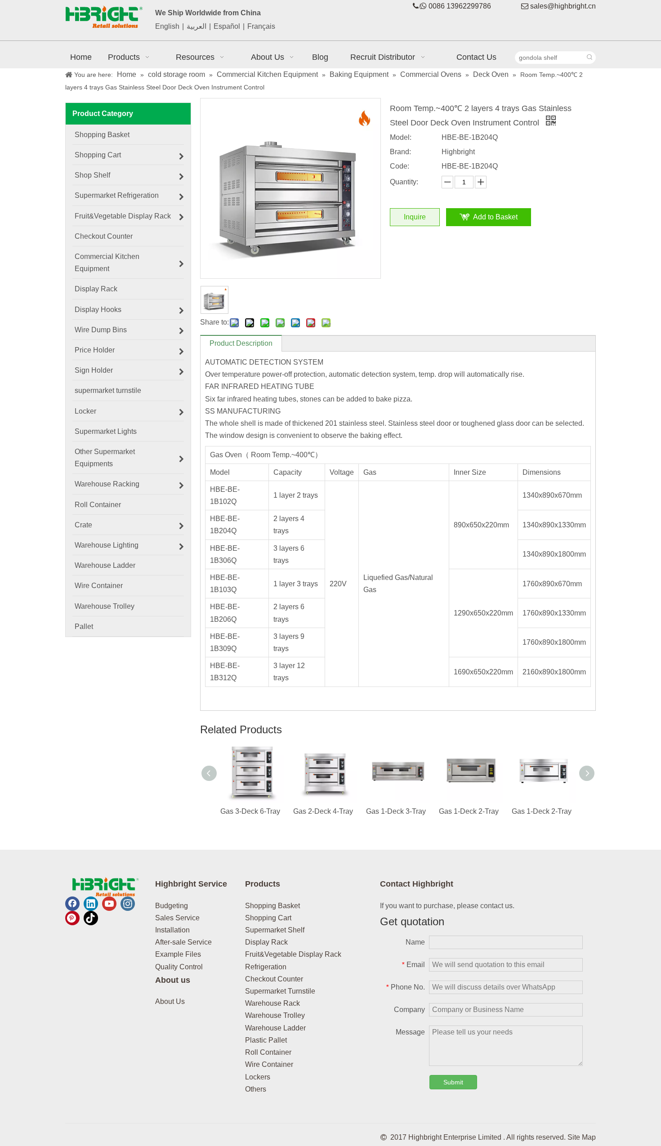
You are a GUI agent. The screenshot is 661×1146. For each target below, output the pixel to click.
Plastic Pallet (266, 1040)
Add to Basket (495, 217)
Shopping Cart (268, 918)
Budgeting (171, 906)
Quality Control (179, 967)
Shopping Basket (272, 906)
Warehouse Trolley (275, 1015)
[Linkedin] (91, 903)
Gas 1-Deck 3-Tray (396, 811)
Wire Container (269, 1064)
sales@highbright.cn (563, 6)
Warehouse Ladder (275, 1028)
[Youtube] (109, 903)
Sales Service (177, 918)
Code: (399, 166)
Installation (172, 930)
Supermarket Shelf (274, 930)
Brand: (400, 152)
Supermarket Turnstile (280, 991)
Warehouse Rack (272, 1003)
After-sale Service (183, 942)
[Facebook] (72, 903)
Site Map (581, 1137)
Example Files (178, 954)
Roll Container (268, 1052)
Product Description (241, 343)
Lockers (257, 1077)
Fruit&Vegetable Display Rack (293, 954)
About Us (170, 1001)
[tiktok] (91, 918)
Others (255, 1089)
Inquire (415, 217)
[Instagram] (128, 903)
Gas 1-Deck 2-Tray (469, 811)
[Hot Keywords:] (589, 57)
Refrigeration (265, 967)
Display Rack (266, 942)
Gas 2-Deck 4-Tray (323, 811)
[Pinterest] (72, 918)
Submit (453, 1082)
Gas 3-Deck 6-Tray (250, 811)
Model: (400, 137)
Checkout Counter (274, 979)
